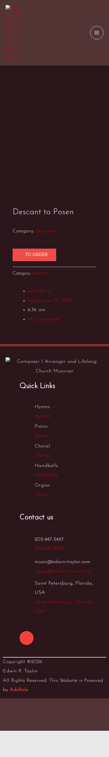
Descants (46, 231)
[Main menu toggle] (96, 32)
